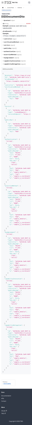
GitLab (3, 411)
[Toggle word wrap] (25, 73)
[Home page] (2, 7)
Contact (3, 401)
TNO (2, 413)
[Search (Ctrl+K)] (29, 2)
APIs (2, 398)
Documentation (6, 396)
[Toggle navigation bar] (2, 2)
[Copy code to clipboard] (28, 73)
